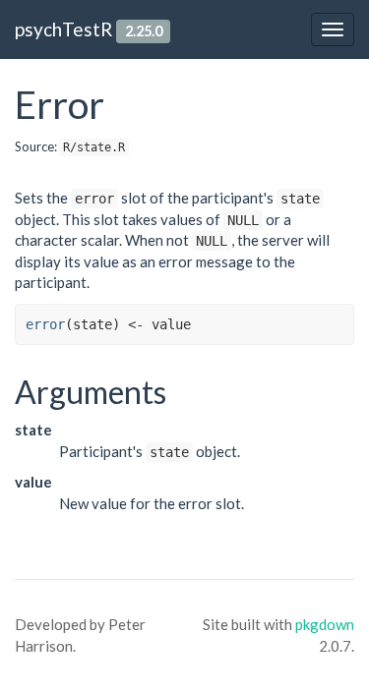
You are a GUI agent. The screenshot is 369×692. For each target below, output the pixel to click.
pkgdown (324, 624)
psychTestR (63, 29)
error (45, 324)
